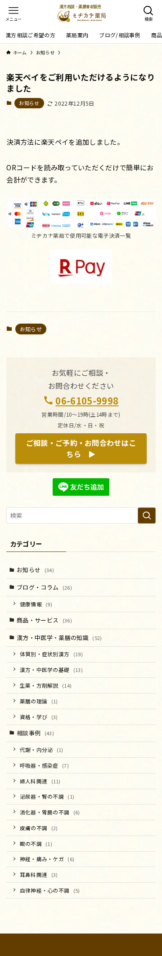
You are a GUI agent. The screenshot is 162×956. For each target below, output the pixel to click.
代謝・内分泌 (41, 749)
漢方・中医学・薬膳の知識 (59, 637)
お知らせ (29, 103)
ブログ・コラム (44, 587)
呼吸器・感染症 (44, 765)
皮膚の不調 (39, 827)
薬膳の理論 (39, 701)
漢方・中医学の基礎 (51, 669)
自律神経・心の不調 (50, 890)
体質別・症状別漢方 (51, 654)
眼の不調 (36, 843)
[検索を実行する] (147, 515)
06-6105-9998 (86, 400)
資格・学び (39, 716)
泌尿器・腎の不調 (47, 796)
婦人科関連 (40, 781)
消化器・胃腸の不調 (50, 812)
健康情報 (36, 604)
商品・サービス (44, 620)
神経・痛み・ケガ (47, 859)
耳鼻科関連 (39, 874)
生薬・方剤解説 (46, 685)
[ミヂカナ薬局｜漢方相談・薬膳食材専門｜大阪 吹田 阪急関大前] (81, 13)
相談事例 (35, 733)
